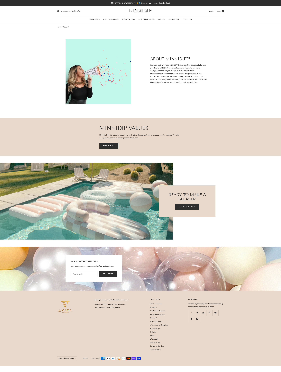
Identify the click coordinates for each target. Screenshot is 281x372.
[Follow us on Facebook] (191, 313)
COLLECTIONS (94, 19)
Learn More (109, 146)
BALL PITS (161, 19)
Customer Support (157, 311)
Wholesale (154, 339)
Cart (220, 11)
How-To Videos (156, 304)
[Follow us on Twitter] (197, 313)
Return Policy (155, 342)
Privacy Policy (155, 349)
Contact (153, 318)
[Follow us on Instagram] (203, 313)
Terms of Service (157, 346)
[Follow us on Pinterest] (209, 313)
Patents (153, 307)
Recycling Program (157, 314)
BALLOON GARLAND (110, 19)
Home (59, 27)
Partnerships (155, 328)
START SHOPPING (187, 207)
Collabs (153, 332)
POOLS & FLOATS (128, 19)
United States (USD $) (66, 358)
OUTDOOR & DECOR (146, 19)
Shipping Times (156, 321)
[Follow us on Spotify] (197, 319)
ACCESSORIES (173, 19)
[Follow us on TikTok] (191, 319)
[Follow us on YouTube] (215, 313)
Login (211, 11)
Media (152, 335)
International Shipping (159, 325)
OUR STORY (187, 19)
